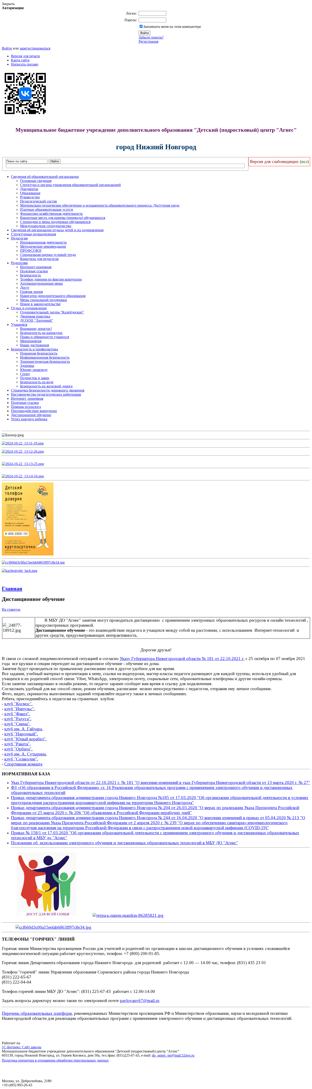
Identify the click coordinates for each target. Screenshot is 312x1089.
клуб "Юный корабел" (24, 739)
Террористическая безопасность (45, 361)
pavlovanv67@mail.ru (139, 1000)
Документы (29, 189)
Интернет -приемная (27, 398)
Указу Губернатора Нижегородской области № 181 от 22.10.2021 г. (182, 658)
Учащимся (19, 324)
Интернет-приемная (35, 267)
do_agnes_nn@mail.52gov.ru (173, 1055)
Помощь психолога (26, 407)
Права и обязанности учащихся (44, 337)
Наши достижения (34, 345)
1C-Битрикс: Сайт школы (21, 1047)
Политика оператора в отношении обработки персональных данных (55, 1060)
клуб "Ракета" (17, 744)
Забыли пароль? (151, 37)
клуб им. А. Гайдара (23, 728)
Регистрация (148, 41)
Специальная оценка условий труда (48, 255)
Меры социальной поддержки (43, 300)
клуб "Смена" (16, 723)
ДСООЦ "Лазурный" (36, 320)
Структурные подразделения (33, 234)
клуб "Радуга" (17, 718)
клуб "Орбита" (18, 749)
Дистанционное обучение (31, 415)
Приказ (18, 832)
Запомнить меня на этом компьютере (172, 27)
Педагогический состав (38, 201)
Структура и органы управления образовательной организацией (70, 185)
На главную (11, 609)
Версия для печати (25, 56)
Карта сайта (20, 60)
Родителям (19, 263)
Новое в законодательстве (40, 304)
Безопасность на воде (36, 382)
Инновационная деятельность (43, 242)
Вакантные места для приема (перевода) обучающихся (62, 218)
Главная (12, 589)
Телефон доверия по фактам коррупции (51, 279)
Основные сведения (35, 181)
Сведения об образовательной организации (45, 177)
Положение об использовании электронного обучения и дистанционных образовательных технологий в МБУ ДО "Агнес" (124, 842)
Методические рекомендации (43, 246)
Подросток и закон (34, 378)
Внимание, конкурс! (36, 329)
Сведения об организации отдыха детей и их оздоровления (57, 230)
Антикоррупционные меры (41, 283)
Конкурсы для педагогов (39, 259)
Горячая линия (31, 292)
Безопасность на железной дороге (46, 386)
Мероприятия (30, 341)
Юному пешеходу (34, 370)
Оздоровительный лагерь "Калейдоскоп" (52, 312)
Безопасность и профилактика (34, 349)
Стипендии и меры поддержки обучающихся (55, 222)
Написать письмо (24, 64)
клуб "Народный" (20, 733)
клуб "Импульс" (19, 708)
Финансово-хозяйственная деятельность (51, 214)
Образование (30, 193)
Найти (54, 161)
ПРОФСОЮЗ (30, 251)
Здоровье (27, 366)
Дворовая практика (35, 316)
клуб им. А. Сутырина (25, 754)
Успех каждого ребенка (29, 419)
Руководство (30, 197)
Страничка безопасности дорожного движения (47, 390)
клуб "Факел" (16, 713)
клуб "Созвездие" (20, 759)
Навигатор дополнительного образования (52, 296)
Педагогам (19, 238)
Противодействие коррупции (34, 411)
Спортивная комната (23, 764)
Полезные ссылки (34, 271)
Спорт (25, 374)
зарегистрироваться (35, 48)
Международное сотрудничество (45, 226)
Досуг (24, 287)
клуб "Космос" (18, 703)
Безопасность (30, 275)
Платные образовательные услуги (46, 209)
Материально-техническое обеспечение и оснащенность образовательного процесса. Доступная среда (99, 205)
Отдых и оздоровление (29, 308)
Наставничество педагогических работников (46, 394)
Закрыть (8, 4)
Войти (7, 48)
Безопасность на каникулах (41, 333)
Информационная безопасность (44, 357)
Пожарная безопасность (38, 353)
